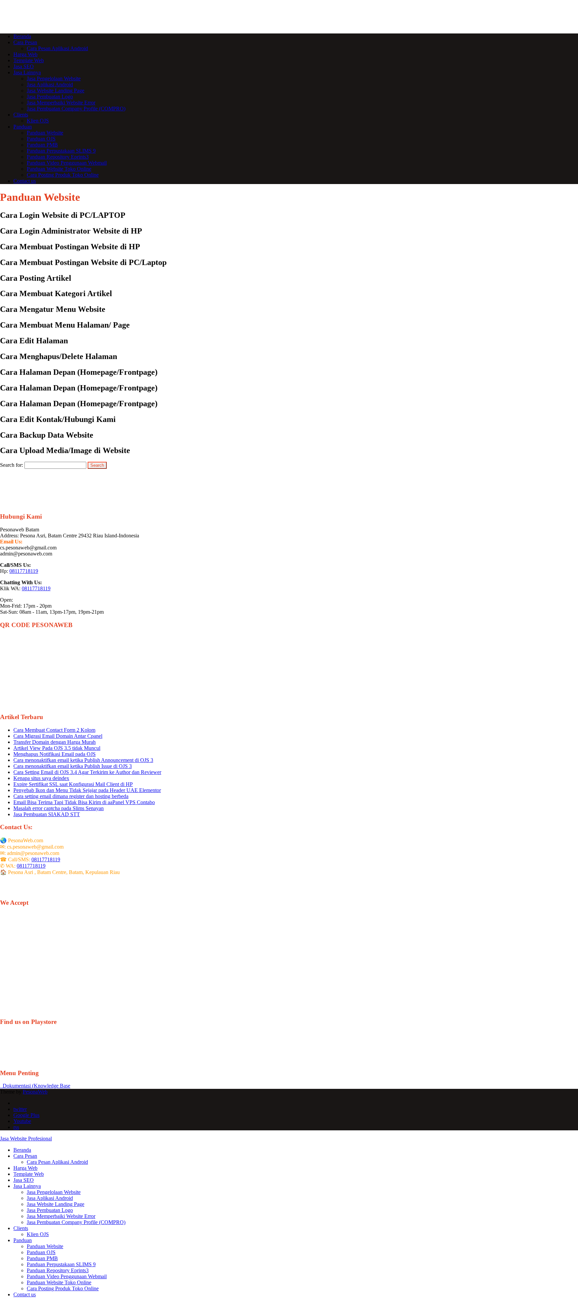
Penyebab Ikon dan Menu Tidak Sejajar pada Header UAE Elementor (87, 790)
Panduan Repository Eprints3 (58, 157)
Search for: (11, 465)
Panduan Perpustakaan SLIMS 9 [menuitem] (61, 1264)
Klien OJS (38, 120)
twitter (20, 1109)
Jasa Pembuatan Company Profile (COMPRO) (76, 108)
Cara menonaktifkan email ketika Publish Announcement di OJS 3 (83, 760)
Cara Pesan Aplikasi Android (57, 48)
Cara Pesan (25, 42)
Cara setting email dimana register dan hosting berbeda (70, 796)
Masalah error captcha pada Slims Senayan (58, 808)
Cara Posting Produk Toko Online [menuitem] (63, 1288)
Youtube (22, 1121)
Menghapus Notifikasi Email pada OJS (54, 754)
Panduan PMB (42, 145)
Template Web (28, 60)
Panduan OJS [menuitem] (41, 1252)
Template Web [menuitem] (28, 1174)
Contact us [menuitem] (24, 1294)
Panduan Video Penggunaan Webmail (67, 163)
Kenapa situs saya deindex (41, 778)
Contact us (24, 181)
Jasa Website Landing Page (55, 90)
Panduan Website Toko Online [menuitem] (59, 1282)
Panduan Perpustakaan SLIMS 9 (61, 151)
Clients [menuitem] (20, 1228)
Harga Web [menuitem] (25, 1168)
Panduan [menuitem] (22, 1240)
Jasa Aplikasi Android (50, 84)
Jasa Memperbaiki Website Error (61, 102)
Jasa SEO (23, 66)
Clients (20, 114)
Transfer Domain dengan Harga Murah (54, 742)
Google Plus (26, 1115)
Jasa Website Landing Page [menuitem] (55, 1204)
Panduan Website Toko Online (59, 169)
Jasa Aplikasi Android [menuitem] (50, 1198)
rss (16, 1127)
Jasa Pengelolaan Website (54, 78)
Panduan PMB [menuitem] (42, 1258)
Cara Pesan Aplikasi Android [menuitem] (57, 1162)
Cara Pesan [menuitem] (25, 1156)
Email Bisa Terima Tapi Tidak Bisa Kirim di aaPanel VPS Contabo (84, 802)
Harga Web (25, 54)
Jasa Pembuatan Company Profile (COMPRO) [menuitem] (76, 1222)
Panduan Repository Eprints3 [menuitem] (58, 1270)
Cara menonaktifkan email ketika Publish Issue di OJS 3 (72, 766)
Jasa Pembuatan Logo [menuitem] (50, 1210)
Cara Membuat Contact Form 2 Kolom (54, 730)
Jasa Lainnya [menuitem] (27, 1186)
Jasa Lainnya (27, 72)
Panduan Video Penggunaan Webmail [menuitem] (67, 1276)
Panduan (22, 126)
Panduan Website (45, 133)
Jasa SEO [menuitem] (23, 1180)
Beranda (22, 36)
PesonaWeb (35, 1092)
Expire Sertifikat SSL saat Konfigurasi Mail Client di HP (73, 784)
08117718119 (23, 571)
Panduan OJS (41, 139)
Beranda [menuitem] (22, 1150)
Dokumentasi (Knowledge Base (35, 1086)
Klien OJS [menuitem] (38, 1234)
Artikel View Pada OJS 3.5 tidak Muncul (56, 748)
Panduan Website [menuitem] (45, 1246)
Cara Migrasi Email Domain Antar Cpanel (57, 736)
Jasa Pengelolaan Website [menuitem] (54, 1192)
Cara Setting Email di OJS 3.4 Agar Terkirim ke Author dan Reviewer (87, 772)
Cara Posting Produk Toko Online (63, 175)
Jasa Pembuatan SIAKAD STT (46, 814)
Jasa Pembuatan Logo (50, 96)
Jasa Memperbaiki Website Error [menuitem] (61, 1216)
